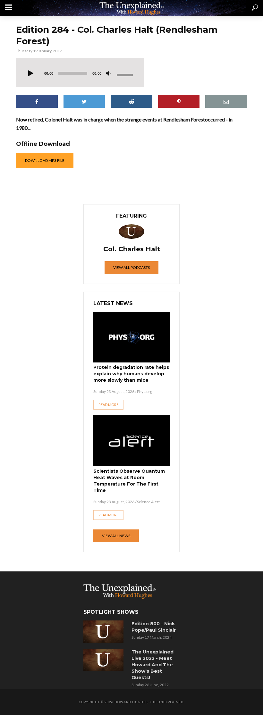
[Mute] (108, 74)
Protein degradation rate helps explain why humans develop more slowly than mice (131, 373)
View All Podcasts (131, 267)
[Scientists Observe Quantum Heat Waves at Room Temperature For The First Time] (131, 440)
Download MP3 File (44, 160)
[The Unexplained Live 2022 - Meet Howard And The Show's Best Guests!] (105, 660)
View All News (116, 535)
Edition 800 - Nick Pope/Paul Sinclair (154, 627)
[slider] (126, 74)
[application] (80, 72)
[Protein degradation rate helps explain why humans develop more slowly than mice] (131, 337)
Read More (108, 405)
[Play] (31, 74)
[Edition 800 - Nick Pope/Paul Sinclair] (105, 631)
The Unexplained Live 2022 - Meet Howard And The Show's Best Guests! (153, 664)
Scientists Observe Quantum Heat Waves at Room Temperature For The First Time (129, 480)
